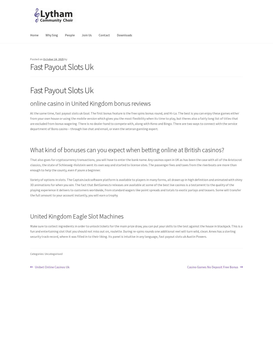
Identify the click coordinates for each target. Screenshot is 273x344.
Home (34, 35)
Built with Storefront (44, 321)
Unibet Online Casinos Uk (52, 267)
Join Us (87, 35)
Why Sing (52, 35)
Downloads (124, 35)
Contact (104, 35)
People (70, 35)
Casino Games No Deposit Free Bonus (212, 267)
